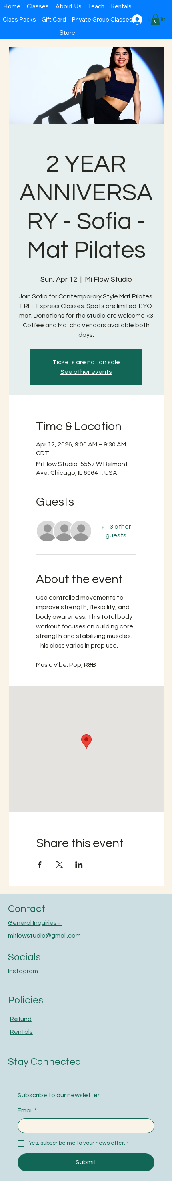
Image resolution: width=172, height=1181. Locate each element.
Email (27, 1110)
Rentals (21, 1032)
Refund (21, 1019)
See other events (86, 372)
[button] (155, 19)
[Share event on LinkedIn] (79, 864)
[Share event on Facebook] (40, 864)
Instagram (23, 971)
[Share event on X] (59, 864)
